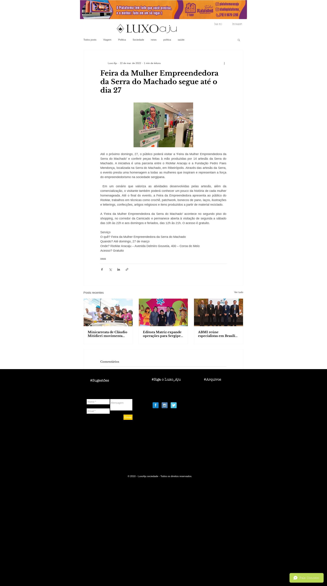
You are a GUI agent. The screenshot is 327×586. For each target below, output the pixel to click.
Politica (122, 39)
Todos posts (89, 39)
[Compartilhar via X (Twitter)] (110, 269)
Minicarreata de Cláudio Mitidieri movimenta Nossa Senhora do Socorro (107, 334)
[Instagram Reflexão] (165, 405)
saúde (181, 39)
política (167, 39)
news (154, 39)
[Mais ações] (224, 63)
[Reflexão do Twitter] (174, 405)
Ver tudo (238, 292)
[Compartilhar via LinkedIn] (118, 269)
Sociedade (138, 39)
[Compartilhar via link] (127, 269)
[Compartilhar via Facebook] (102, 269)
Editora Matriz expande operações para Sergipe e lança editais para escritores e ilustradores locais (163, 334)
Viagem (107, 39)
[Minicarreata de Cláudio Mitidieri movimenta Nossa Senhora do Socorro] (108, 312)
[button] (238, 39)
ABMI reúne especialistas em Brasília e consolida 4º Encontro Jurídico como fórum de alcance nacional (217, 334)
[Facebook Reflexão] (156, 405)
